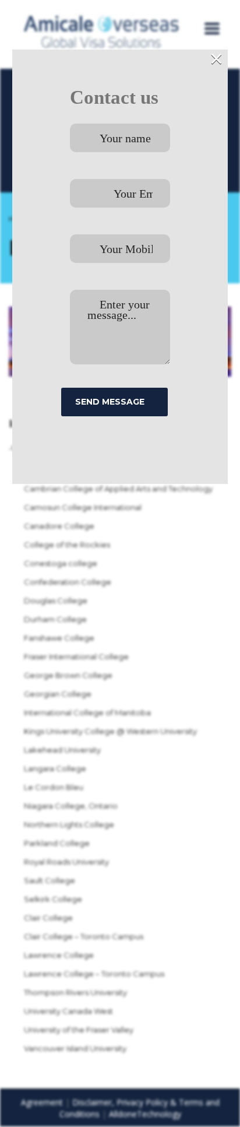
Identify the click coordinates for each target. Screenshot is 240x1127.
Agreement (42, 1102)
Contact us (114, 97)
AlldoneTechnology (145, 1113)
